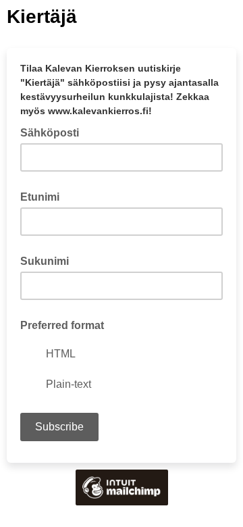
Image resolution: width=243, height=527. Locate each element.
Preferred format (62, 325)
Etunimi (39, 197)
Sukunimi (44, 261)
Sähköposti (53, 131)
